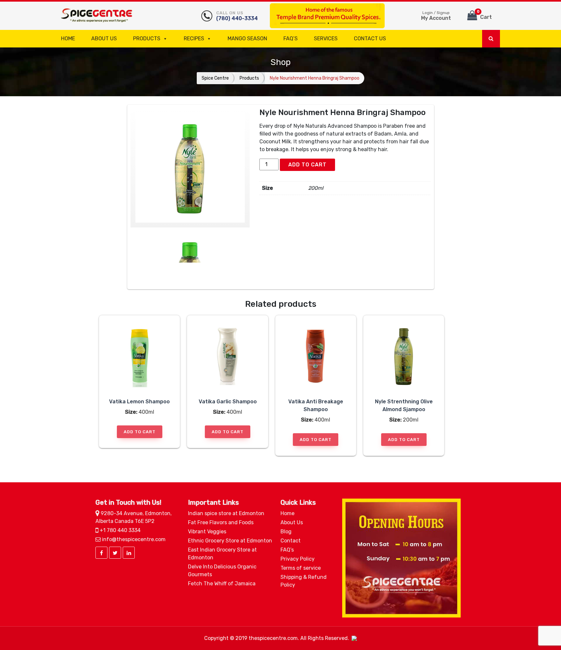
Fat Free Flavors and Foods (221, 522)
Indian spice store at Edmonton (226, 513)
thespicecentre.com (273, 638)
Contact (290, 541)
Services (326, 38)
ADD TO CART (307, 165)
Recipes (194, 38)
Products (146, 38)
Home (68, 38)
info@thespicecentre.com (133, 539)
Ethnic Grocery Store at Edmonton (230, 541)
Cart (484, 14)
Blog (286, 531)
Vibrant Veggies (207, 531)
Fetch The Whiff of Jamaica (222, 583)
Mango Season (247, 38)
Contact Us (370, 38)
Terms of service (300, 568)
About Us (104, 38)
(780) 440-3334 (237, 15)
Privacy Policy (297, 559)
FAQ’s (290, 38)
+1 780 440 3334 (119, 530)
